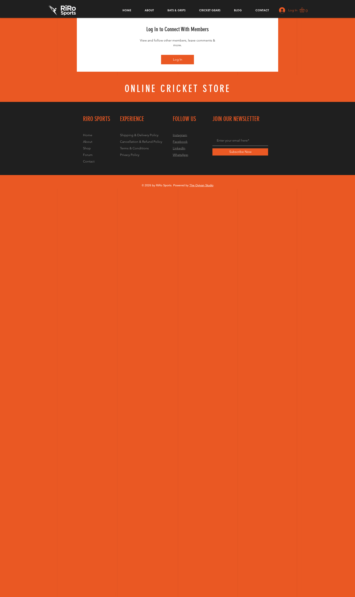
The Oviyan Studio (201, 185)
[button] (305, 9)
